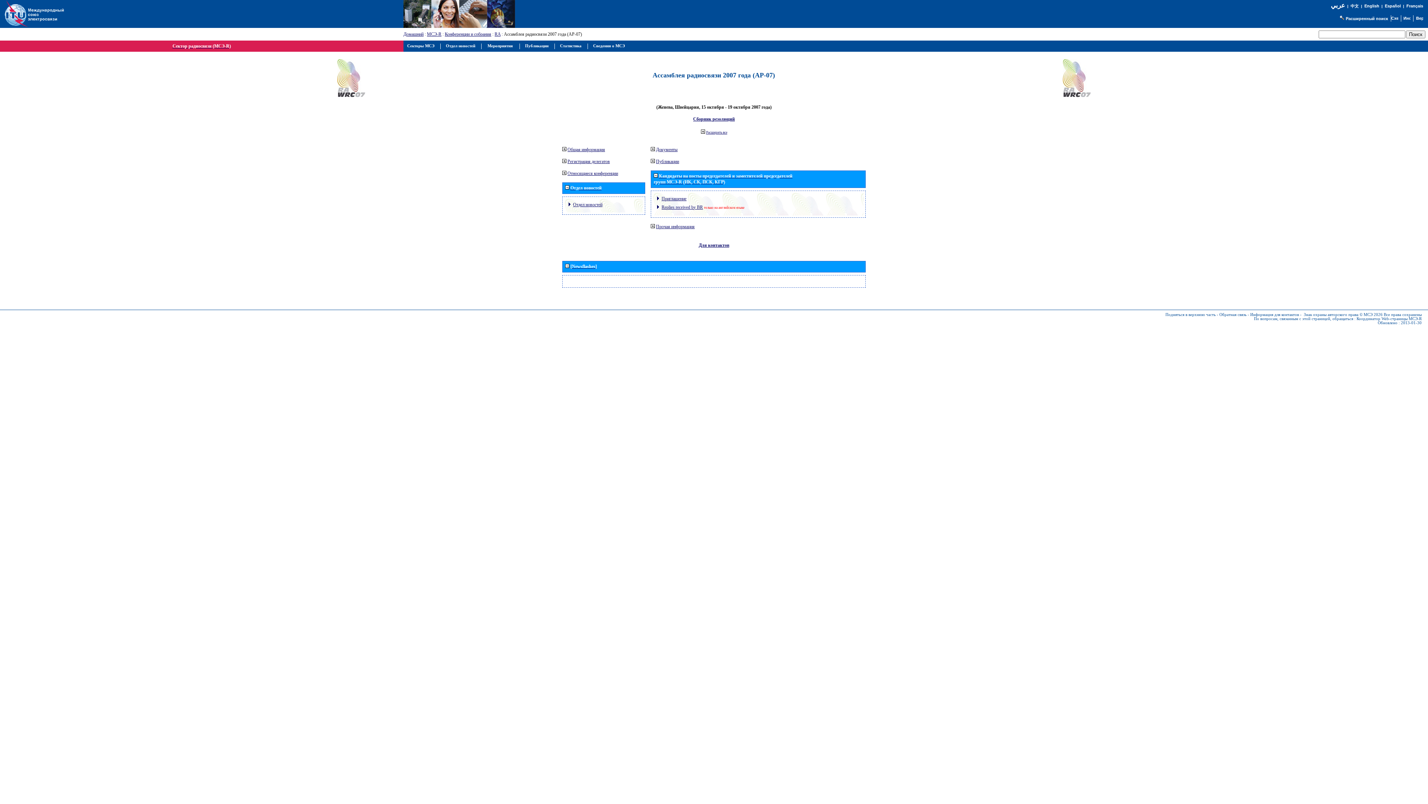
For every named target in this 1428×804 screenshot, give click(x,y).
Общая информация (586, 149)
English (1371, 6)
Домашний (413, 34)
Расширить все (716, 132)
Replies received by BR (682, 207)
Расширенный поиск (1367, 18)
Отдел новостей (587, 204)
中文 (1355, 6)
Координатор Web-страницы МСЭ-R (1389, 319)
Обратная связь (1233, 315)
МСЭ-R (434, 34)
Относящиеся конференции (592, 173)
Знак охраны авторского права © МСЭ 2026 (1343, 315)
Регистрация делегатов (588, 161)
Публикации (667, 161)
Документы (667, 149)
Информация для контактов (1274, 315)
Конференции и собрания (468, 34)
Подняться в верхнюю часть (1190, 315)
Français (1414, 6)
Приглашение (674, 198)
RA (498, 34)
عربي (1338, 5)
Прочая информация (675, 226)
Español (1393, 6)
